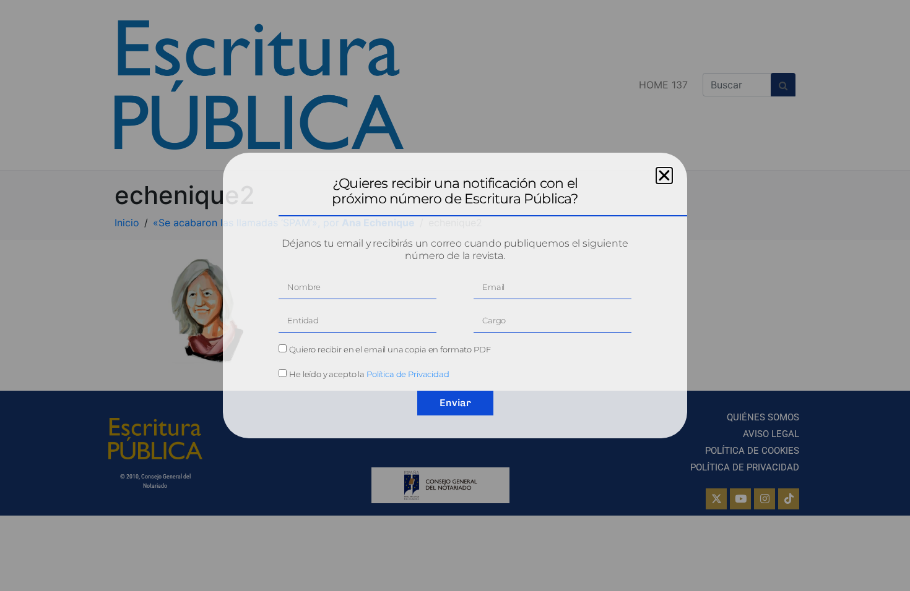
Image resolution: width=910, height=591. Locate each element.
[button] (664, 175)
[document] (455, 295)
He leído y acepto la (369, 374)
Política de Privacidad (407, 374)
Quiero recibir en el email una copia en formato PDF (389, 349)
